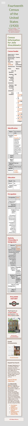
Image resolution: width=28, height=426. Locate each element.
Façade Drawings (14, 357)
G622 (15, 135)
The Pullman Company (14, 406)
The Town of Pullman (14, 409)
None (17, 197)
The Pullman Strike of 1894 (14, 413)
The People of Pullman (14, 29)
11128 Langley (16, 171)
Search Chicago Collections (12, 380)
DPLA (9, 386)
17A (9, 63)
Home (14, 28)
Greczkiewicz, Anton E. (21, 105)
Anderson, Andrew (21, 119)
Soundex (16, 138)
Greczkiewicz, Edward (21, 109)
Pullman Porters (15, 411)
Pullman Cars (14, 407)
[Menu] (3, 2)
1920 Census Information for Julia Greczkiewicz (14, 31)
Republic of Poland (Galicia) (18, 247)
